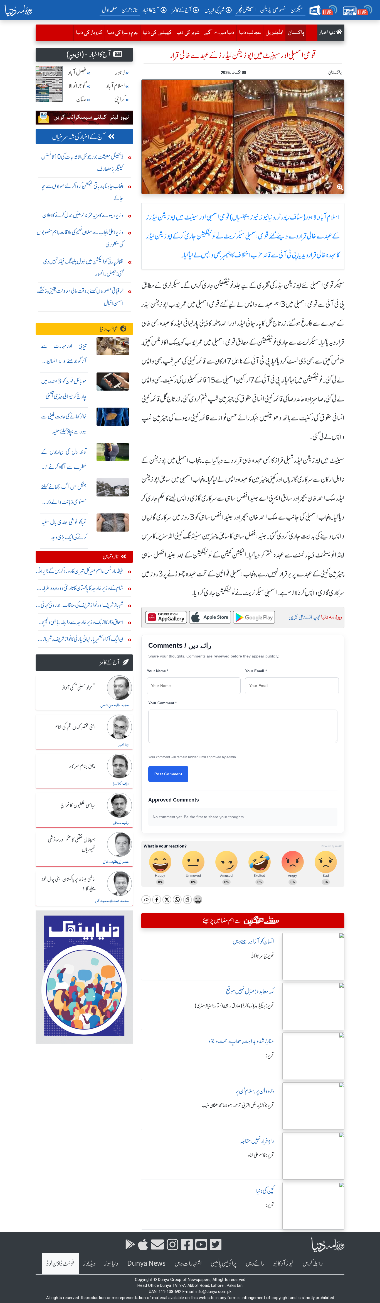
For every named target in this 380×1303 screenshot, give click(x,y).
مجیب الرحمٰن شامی (114, 705)
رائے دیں (255, 1263)
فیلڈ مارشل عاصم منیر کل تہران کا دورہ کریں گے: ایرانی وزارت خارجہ (80, 572)
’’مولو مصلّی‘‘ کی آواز (78, 688)
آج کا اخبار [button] (150, 10)
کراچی (119, 99)
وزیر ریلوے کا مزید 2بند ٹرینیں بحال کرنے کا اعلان (82, 215)
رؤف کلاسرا (121, 784)
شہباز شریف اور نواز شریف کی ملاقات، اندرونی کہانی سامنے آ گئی (82, 606)
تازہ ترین (129, 9)
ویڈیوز (89, 1263)
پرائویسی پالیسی (224, 1263)
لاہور (120, 72)
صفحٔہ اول (110, 9)
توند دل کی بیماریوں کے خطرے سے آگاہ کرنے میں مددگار (64, 466)
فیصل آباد (77, 72)
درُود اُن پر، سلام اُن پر (254, 1091)
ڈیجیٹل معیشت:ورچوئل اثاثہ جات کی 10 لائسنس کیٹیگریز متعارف (82, 162)
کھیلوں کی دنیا (157, 33)
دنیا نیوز (111, 1263)
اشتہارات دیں (188, 1263)
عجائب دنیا (250, 33)
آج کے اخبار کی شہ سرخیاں (79, 137)
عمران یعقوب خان (116, 862)
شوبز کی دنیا (187, 33)
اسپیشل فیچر (246, 9)
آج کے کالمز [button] (182, 10)
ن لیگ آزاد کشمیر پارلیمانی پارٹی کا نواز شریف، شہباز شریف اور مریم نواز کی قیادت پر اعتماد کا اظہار (83, 640)
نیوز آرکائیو (283, 1263)
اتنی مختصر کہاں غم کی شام (75, 727)
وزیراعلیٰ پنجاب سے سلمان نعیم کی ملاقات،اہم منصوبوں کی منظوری (80, 238)
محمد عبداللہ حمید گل (112, 901)
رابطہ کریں (312, 1263)
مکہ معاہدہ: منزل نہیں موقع (250, 991)
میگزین (296, 9)
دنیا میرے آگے (219, 33)
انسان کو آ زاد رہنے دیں (253, 941)
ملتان (81, 99)
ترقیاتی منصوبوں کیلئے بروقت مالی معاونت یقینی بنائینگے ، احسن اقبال (80, 296)
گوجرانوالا (77, 86)
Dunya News (146, 1263)
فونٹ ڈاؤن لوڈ (60, 1263)
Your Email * (256, 671)
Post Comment (168, 774)
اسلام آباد (115, 86)
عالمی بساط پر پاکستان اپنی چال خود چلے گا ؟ (68, 884)
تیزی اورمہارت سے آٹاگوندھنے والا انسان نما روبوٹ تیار (64, 360)
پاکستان (294, 32)
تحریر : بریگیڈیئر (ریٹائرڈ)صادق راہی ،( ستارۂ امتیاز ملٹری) (234, 1006)
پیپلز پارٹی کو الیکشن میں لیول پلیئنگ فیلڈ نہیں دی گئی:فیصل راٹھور (83, 267)
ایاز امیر (124, 745)
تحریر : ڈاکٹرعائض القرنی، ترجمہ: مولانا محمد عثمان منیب (237, 1105)
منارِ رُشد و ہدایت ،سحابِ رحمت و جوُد (241, 1041)
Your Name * (157, 671)
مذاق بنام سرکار (82, 766)
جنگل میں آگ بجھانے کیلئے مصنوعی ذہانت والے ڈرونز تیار (64, 501)
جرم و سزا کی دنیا (122, 33)
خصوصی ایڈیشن (273, 9)
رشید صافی (121, 823)
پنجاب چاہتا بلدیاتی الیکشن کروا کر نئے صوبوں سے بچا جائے (82, 192)
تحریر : (270, 1056)
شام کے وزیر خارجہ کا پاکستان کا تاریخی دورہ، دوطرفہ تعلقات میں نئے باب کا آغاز (82, 589)
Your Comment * (162, 703)
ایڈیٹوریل (274, 33)
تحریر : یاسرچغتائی (262, 956)
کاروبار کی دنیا (89, 33)
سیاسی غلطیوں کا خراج (77, 805)
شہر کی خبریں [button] (214, 10)
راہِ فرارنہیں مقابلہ (257, 1141)
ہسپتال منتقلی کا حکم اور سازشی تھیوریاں (71, 845)
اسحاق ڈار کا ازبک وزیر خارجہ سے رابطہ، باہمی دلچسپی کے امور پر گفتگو (81, 623)
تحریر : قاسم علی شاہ (261, 1155)
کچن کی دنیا (265, 1191)
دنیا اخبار (328, 32)
